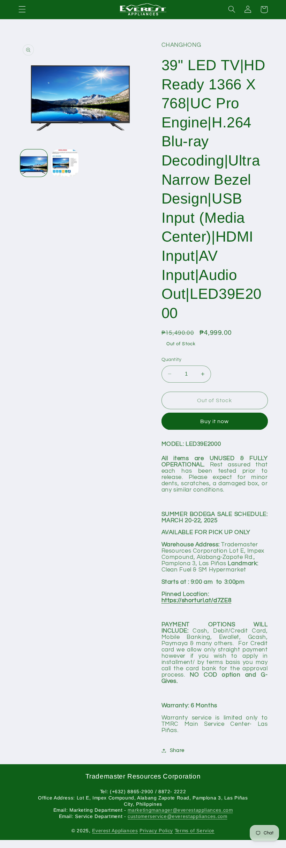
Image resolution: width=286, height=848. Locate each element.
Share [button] (177, 750)
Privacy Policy (156, 830)
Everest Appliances (115, 830)
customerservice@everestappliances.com (177, 816)
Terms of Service (194, 830)
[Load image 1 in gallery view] (33, 163)
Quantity (171, 359)
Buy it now (214, 421)
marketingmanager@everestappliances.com (180, 810)
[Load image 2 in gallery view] (64, 163)
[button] (22, 9)
